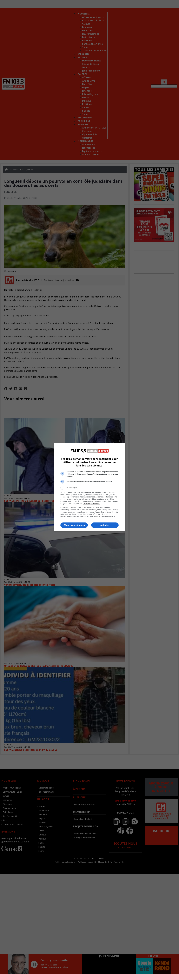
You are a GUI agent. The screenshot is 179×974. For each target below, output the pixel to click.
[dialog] (89, 487)
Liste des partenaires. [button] (91, 503)
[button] (89, 488)
